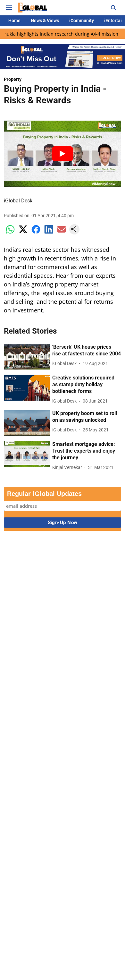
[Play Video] (62, 153)
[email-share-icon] (61, 233)
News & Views (45, 20)
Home (14, 20)
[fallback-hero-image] (27, 357)
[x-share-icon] (23, 233)
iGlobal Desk (18, 201)
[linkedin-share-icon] (49, 233)
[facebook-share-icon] (36, 233)
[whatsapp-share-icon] (10, 233)
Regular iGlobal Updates (44, 493)
